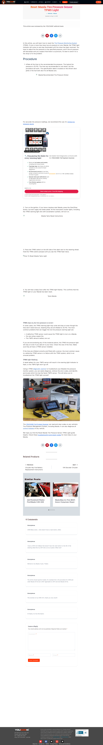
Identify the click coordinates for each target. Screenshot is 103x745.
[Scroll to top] (101, 737)
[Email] (51, 741)
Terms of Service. (64, 737)
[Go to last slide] (27, 495)
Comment (33, 634)
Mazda (55, 13)
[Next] (75, 495)
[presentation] (37, 489)
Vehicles (50, 13)
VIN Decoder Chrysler (70, 466)
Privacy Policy (56, 737)
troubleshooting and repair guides (49, 435)
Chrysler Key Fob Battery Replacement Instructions (34, 467)
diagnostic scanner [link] (39, 369)
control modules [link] (28, 428)
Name (31, 655)
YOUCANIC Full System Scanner (37, 424)
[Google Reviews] (57, 741)
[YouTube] (40, 741)
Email (55, 655)
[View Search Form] (60, 2)
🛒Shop (98, 2)
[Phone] (62, 741)
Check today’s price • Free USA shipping (51, 191)
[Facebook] (46, 741)
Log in (64, 2)
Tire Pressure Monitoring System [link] (65, 43)
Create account (74, 2)
